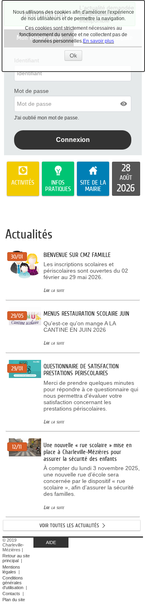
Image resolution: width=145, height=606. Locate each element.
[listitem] (126, 179)
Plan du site (13, 599)
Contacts (11, 593)
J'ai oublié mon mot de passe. (47, 118)
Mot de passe (31, 91)
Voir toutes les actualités (69, 525)
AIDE (51, 542)
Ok (76, 56)
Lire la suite (54, 290)
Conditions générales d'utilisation (12, 582)
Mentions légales (11, 569)
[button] (124, 103)
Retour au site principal (16, 558)
